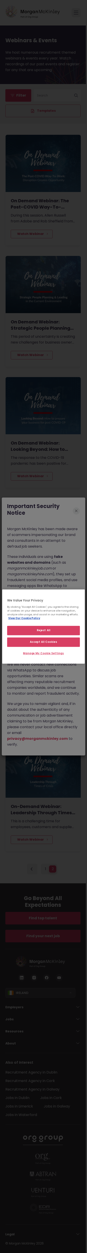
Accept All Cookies (43, 642)
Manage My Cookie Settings (43, 653)
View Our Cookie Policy (24, 618)
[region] (43, 626)
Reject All (43, 630)
